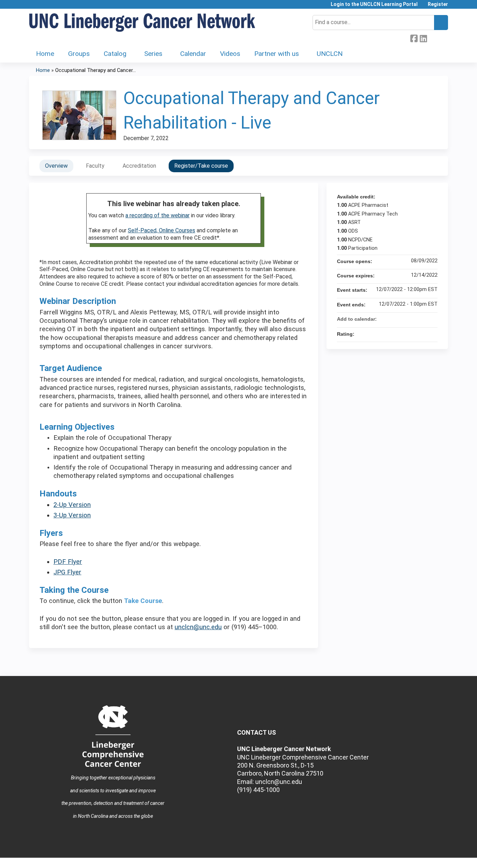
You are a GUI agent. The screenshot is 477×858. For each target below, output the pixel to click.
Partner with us (276, 54)
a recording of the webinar (157, 215)
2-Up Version (72, 505)
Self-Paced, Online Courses (161, 230)
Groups (79, 54)
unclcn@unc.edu (198, 627)
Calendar (193, 54)
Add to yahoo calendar (413, 318)
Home (45, 54)
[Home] (142, 23)
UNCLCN (330, 54)
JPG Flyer (67, 572)
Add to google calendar (404, 318)
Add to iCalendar (422, 318)
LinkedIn (423, 38)
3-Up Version (72, 515)
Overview (56, 165)
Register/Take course (201, 165)
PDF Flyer (67, 562)
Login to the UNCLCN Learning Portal (374, 4)
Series (153, 54)
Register (438, 4)
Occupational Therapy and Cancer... (95, 70)
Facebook (413, 38)
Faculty (95, 165)
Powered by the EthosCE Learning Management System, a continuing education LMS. (423, 846)
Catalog (115, 54)
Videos (230, 54)
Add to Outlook (431, 318)
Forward (432, 38)
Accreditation (139, 165)
